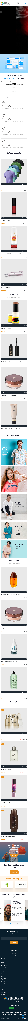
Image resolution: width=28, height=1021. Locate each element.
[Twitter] (14, 955)
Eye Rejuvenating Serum (6, 287)
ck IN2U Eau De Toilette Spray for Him (9, 661)
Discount (18, 953)
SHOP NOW (4, 455)
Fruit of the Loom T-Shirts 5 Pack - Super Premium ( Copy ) (13, 186)
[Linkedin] (15, 955)
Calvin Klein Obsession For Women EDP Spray (11, 594)
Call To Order (24, 359)
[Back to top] (23, 1016)
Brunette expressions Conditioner (8, 836)
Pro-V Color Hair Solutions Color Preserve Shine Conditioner (14, 253)
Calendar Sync (4, 965)
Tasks (2, 963)
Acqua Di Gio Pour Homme (6, 769)
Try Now (14, 855)
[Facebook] (12, 955)
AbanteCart (25, 1018)
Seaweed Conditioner (5, 694)
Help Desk (17, 1008)
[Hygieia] (7, 885)
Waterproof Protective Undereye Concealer (10, 428)
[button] (18, 3)
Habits (2, 962)
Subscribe (14, 942)
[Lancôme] (21, 885)
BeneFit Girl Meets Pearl (6, 802)
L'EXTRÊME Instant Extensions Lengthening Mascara (12, 361)
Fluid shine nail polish (5, 220)
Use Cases (3, 968)
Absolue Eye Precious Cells (7, 735)
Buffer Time (3, 967)
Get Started (14, 872)
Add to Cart (24, 184)
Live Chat (11, 1008)
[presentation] (5, 924)
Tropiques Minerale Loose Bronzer (8, 395)
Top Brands (11, 953)
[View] (1, 184)
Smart (2, 960)
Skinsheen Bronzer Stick (6, 328)
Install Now (14, 91)
